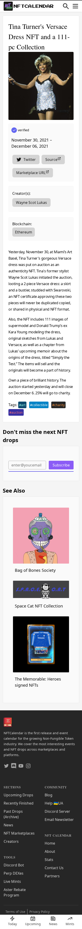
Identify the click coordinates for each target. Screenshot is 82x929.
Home (50, 843)
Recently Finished (18, 803)
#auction (16, 412)
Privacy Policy (39, 911)
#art (22, 405)
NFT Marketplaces (19, 833)
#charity (58, 405)
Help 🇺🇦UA (54, 803)
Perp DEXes (13, 873)
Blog (48, 794)
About (50, 851)
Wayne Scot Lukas (31, 202)
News (8, 825)
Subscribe (61, 465)
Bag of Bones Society (35, 570)
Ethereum (23, 232)
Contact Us (54, 867)
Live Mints (12, 881)
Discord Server (57, 811)
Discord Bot (14, 865)
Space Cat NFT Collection (39, 606)
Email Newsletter (59, 819)
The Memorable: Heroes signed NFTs (38, 682)
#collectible (39, 405)
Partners (52, 875)
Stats (49, 859)
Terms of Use (15, 911)
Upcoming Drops (18, 794)
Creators (11, 841)
